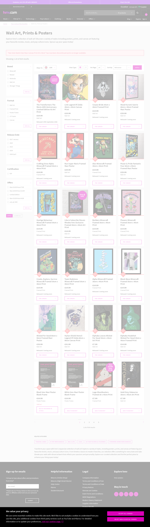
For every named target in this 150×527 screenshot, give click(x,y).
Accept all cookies (126, 513)
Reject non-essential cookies (126, 519)
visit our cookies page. (51, 521)
